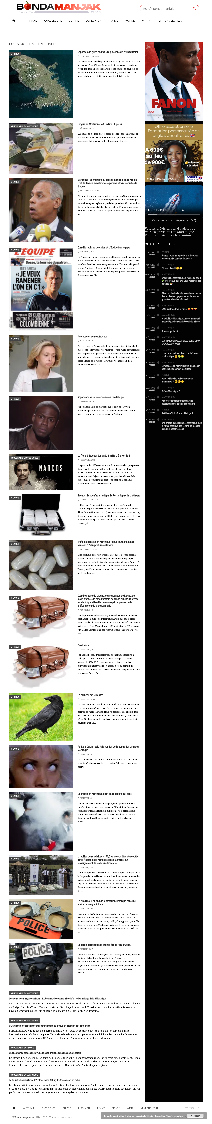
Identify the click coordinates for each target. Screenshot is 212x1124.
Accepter (195, 1115)
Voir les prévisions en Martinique (169, 232)
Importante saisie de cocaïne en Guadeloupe (101, 397)
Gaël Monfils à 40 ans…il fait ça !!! (177, 413)
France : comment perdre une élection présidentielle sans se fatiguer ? (180, 257)
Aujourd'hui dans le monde (24, 458)
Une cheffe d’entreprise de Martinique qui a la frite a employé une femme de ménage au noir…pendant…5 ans (182, 426)
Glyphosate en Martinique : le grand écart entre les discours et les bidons (181, 367)
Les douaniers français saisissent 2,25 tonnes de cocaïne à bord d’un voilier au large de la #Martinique (57, 998)
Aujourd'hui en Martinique (24, 126)
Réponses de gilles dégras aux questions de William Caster (108, 52)
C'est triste (83, 645)
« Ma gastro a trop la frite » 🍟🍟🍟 (179, 309)
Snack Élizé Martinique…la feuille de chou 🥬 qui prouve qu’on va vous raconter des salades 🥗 (181, 280)
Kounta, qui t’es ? (170, 331)
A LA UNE (15, 54)
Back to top (190, 1108)
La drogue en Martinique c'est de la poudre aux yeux (105, 793)
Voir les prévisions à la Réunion (168, 235)
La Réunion (93, 20)
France (113, 20)
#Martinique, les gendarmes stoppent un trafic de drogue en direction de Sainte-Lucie (49, 1025)
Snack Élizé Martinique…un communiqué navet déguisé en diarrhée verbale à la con (181, 320)
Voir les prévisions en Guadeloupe (170, 228)
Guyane (74, 20)
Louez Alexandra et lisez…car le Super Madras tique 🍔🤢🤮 (180, 355)
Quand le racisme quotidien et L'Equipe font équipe (104, 247)
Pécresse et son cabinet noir (92, 336)
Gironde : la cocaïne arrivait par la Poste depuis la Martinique (109, 495)
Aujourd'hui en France (22, 1047)
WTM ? (145, 20)
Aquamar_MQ (186, 220)
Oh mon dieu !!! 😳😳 (172, 268)
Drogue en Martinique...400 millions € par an (100, 124)
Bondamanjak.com (24, 1117)
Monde (130, 20)
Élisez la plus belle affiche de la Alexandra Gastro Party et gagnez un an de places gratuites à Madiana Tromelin (181, 296)
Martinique (29, 20)
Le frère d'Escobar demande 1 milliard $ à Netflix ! (104, 455)
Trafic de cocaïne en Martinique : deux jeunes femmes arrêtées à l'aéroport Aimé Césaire (106, 543)
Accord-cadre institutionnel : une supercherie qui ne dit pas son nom (178, 402)
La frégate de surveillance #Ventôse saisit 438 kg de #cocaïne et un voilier (44, 1080)
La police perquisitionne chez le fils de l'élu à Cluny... (104, 944)
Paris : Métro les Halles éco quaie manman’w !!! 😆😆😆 (177, 380)
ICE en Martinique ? (171, 391)
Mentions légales (169, 20)
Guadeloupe (53, 20)
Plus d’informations (174, 1116)
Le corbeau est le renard (90, 695)
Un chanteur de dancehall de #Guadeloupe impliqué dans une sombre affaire (45, 1052)
